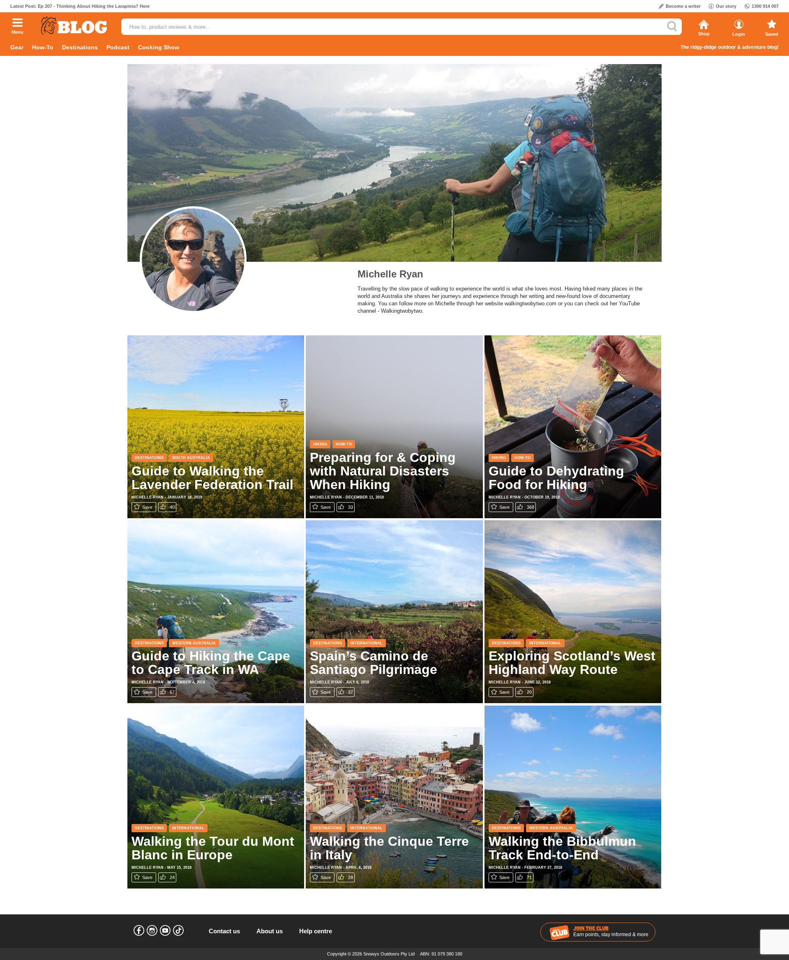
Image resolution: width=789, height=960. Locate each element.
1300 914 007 (765, 6)
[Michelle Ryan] (193, 259)
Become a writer (683, 6)
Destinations (80, 47)
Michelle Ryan (390, 273)
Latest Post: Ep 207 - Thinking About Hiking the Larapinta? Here (80, 6)
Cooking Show (158, 47)
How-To (42, 47)
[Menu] (17, 23)
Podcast (117, 47)
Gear (16, 47)
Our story (726, 6)
